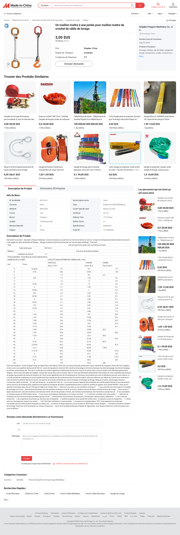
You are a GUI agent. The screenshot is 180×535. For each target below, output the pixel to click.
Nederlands (96, 516)
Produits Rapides (130, 513)
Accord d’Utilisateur (69, 513)
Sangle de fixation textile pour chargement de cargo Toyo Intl (165, 318)
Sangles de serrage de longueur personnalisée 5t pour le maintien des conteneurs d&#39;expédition (165, 199)
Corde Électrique (12, 493)
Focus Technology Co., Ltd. (88, 521)
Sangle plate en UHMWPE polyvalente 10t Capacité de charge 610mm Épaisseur (165, 278)
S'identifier (173, 7)
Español (37, 516)
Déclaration (55, 513)
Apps (160, 13)
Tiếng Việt (151, 516)
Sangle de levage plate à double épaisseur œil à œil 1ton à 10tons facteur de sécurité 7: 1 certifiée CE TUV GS (165, 337)
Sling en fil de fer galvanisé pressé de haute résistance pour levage (165, 298)
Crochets (7, 480)
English (29, 516)
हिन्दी (126, 516)
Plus (141, 56)
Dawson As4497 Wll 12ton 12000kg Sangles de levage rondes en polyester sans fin (165, 219)
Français (56, 516)
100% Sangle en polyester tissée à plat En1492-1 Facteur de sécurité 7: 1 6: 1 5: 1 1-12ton (165, 357)
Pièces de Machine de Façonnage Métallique (46, 480)
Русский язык (67, 516)
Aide (149, 13)
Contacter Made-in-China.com (110, 513)
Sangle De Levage (117, 493)
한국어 (112, 516)
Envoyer (26, 458)
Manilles (20, 480)
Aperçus (142, 513)
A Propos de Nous (41, 513)
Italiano (77, 516)
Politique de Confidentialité (88, 513)
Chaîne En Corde (31, 493)
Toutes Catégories (13, 13)
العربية (105, 516)
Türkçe (142, 516)
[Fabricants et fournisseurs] (17, 5)
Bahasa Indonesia (163, 516)
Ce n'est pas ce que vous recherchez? (36, 463)
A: (19, 429)
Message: (15, 436)
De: (18, 423)
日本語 (119, 516)
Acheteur (134, 13)
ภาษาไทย (133, 516)
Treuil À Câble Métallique (70, 493)
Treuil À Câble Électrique (95, 493)
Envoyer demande (74, 63)
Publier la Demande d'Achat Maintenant (70, 463)
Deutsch (86, 516)
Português (46, 516)
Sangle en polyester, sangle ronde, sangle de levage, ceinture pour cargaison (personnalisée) (165, 377)
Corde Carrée (49, 493)
